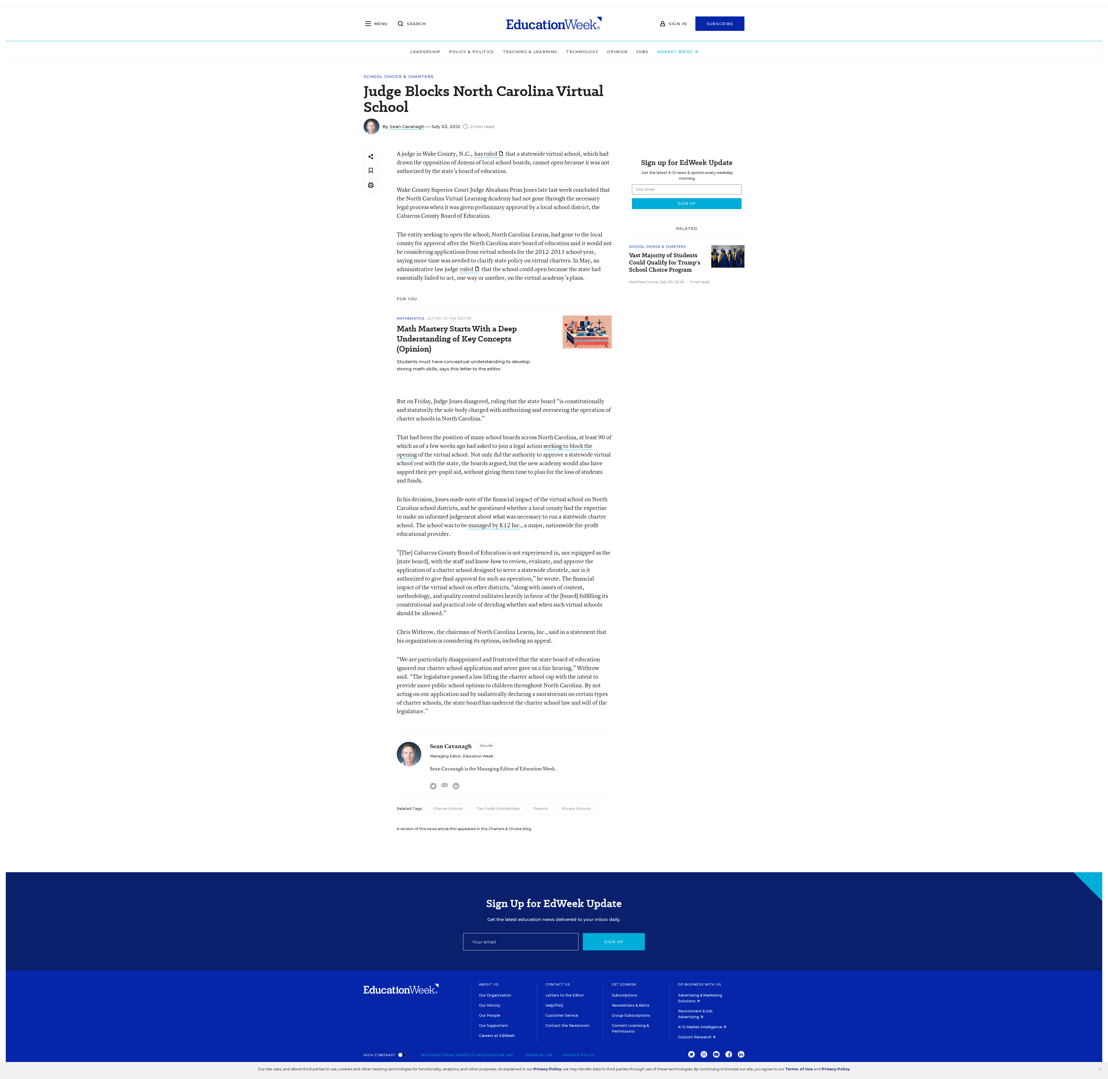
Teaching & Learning (530, 51)
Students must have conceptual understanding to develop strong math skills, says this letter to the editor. (463, 365)
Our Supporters (493, 1025)
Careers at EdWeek (496, 1035)
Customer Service (561, 1015)
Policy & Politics (471, 51)
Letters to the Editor (564, 995)
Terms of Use (539, 1055)
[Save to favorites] (371, 171)
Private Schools (576, 808)
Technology (582, 51)
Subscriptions (624, 995)
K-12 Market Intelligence (700, 1027)
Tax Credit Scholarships (498, 808)
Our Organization (495, 995)
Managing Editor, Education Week (461, 756)
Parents (540, 808)
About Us (488, 984)
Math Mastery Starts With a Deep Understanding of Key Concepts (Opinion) (457, 339)
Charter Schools (448, 808)
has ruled (485, 153)
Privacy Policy (578, 1055)
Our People (489, 1015)
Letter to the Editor (449, 318)
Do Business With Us (699, 984)
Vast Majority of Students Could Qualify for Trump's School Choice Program (664, 262)
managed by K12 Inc (493, 525)
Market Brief (676, 51)
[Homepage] (554, 23)
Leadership (425, 51)
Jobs (642, 51)
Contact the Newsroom (567, 1025)
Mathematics (410, 318)
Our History (489, 1005)
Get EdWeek (624, 984)
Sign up (613, 941)
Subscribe (720, 23)
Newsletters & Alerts (631, 1005)
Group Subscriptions (631, 1015)
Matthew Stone (643, 282)
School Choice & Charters (399, 76)
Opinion (617, 51)
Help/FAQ (554, 1005)
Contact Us (557, 984)
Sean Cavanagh (407, 126)
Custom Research (695, 1037)
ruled (466, 269)
